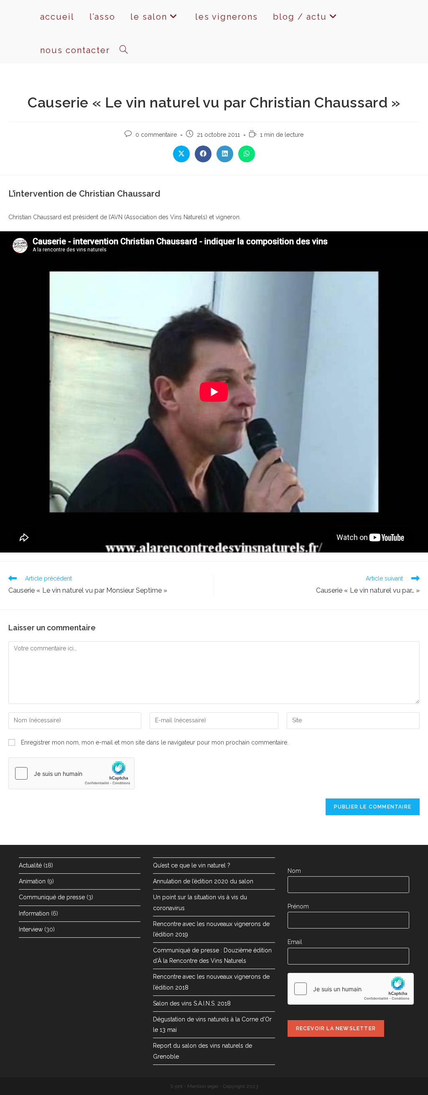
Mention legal (202, 1086)
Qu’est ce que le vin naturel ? (191, 865)
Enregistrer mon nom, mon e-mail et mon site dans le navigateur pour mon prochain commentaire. (154, 742)
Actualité (30, 865)
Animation (32, 881)
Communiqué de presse (52, 897)
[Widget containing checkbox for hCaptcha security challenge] (71, 773)
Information (34, 913)
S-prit (176, 1086)
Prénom (298, 906)
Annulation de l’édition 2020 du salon (203, 881)
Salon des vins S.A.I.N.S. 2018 (192, 1003)
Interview (31, 929)
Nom (294, 870)
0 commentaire (156, 134)
